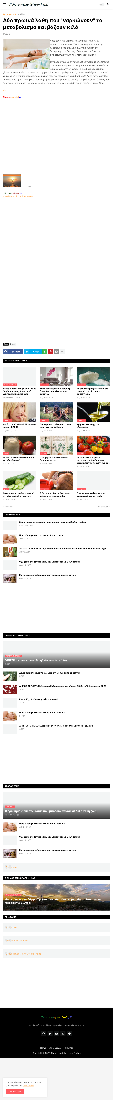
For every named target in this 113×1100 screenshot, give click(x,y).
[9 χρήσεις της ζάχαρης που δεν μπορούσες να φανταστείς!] (10, 565)
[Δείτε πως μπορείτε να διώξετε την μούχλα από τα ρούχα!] (10, 676)
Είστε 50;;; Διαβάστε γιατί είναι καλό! (38, 699)
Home (43, 1048)
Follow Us (68, 1048)
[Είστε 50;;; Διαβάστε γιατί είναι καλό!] (10, 703)
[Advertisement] (54, 143)
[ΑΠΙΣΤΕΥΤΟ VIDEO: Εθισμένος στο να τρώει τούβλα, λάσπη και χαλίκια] (10, 729)
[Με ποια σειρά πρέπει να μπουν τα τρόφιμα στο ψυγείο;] (10, 578)
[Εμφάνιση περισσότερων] (62, 351)
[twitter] (50, 1033)
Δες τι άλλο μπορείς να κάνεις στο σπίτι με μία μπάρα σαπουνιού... (92, 391)
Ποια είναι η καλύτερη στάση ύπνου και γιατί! (42, 535)
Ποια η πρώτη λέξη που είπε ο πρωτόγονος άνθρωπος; (55, 425)
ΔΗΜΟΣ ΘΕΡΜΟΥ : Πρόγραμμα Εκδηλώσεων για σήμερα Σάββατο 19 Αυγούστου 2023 (62, 686)
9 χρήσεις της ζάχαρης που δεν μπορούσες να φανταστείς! (49, 561)
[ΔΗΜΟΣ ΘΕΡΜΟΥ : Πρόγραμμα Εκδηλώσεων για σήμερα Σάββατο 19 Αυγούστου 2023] (10, 689)
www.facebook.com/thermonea (18, 196)
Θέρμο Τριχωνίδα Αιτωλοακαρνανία (23, 953)
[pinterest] (69, 1033)
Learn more (28, 1085)
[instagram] (62, 1033)
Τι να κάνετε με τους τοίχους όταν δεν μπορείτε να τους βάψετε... (55, 391)
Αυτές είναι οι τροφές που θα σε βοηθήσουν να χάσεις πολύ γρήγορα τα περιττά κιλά (19, 391)
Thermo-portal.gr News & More (66, 1053)
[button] (4, 4)
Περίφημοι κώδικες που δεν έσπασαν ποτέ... (54, 458)
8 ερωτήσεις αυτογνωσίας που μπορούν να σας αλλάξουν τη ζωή (53, 522)
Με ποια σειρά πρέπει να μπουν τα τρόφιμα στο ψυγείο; (47, 575)
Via (4, 90)
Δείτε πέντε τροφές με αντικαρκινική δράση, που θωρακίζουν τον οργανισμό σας (93, 460)
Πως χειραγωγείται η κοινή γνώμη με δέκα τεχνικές (91, 494)
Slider (22, 14)
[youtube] (56, 1033)
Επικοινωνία (55, 1048)
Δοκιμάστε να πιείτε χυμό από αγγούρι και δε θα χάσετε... (18, 494)
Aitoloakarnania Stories (17, 940)
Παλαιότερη (102, 506)
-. (13, 193)
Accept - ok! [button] (15, 1091)
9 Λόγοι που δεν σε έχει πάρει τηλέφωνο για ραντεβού (55, 494)
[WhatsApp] (44, 351)
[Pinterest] (50, 351)
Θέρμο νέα (11, 867)
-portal (12, 97)
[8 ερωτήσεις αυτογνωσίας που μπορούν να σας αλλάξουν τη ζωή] (10, 525)
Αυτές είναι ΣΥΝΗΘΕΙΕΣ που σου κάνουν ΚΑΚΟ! (19, 425)
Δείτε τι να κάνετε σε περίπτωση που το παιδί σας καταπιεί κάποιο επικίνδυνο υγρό (63, 548)
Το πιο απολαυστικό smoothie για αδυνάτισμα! (18, 458)
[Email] (56, 351)
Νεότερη (9, 506)
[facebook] (43, 1033)
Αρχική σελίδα (10, 14)
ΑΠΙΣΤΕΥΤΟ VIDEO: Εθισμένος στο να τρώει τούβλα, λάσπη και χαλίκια (56, 725)
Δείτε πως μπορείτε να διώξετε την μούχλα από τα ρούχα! (49, 673)
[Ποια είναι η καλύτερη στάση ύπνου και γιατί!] (10, 539)
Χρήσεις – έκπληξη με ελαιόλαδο (88, 425)
